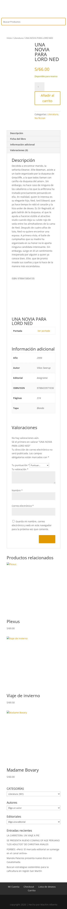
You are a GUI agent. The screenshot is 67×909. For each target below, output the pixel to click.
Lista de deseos (47, 886)
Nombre (17, 490)
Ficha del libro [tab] (18, 138)
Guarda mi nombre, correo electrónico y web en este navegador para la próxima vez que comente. (32, 525)
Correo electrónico (23, 505)
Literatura (18, 38)
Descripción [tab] (16, 133)
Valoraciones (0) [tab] (19, 150)
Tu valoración (20, 469)
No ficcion (40, 118)
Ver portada (44, 330)
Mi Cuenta (13, 886)
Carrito (32, 890)
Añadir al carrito (47, 98)
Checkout (29, 886)
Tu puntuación (21, 465)
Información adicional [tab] (22, 144)
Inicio (9, 38)
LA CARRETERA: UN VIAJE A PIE (23, 835)
